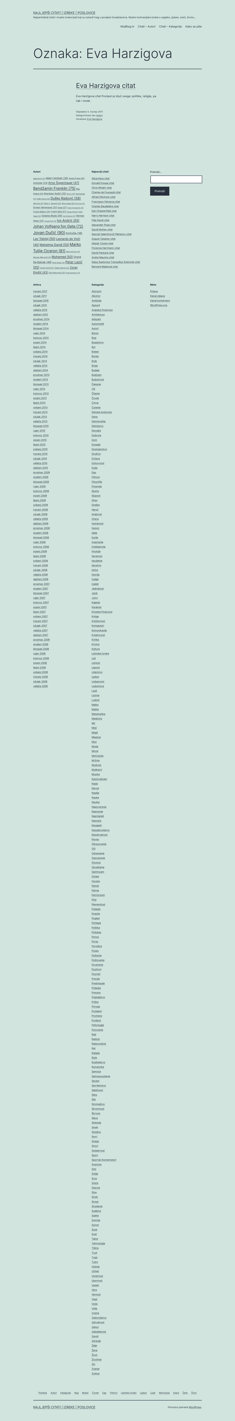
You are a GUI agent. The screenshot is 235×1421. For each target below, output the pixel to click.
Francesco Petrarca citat (106, 201)
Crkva (95, 402)
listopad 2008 (41, 537)
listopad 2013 (41, 384)
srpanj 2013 (40, 398)
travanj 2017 (40, 291)
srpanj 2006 (40, 662)
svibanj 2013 (40, 407)
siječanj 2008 (40, 579)
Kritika (95, 639)
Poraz (95, 941)
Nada (95, 783)
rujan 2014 (39, 333)
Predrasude (98, 983)
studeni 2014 (40, 323)
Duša (94, 467)
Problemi (97, 1011)
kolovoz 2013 (41, 393)
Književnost (98, 621)
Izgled (95, 584)
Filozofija (97, 481)
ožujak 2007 (40, 625)
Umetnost (97, 1276)
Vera (94, 1289)
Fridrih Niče (58, 211)
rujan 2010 (39, 430)
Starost (96, 1187)
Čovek (95, 398)
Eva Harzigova (94, 119)
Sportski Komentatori (104, 1159)
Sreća (95, 1183)
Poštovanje (98, 960)
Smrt (94, 1136)
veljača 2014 (40, 365)
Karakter (97, 607)
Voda (95, 1303)
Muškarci (97, 769)
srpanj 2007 (40, 607)
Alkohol (96, 296)
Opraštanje (98, 867)
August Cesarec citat (104, 238)
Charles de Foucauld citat (106, 192)
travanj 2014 (40, 356)
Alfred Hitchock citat (103, 196)
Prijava (154, 291)
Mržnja (96, 760)
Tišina (95, 1248)
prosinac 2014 (41, 319)
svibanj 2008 (40, 560)
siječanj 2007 (40, 635)
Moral (95, 751)
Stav (94, 1192)
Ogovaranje (98, 858)
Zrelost (96, 1373)
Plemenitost (98, 904)
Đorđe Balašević (73, 273)
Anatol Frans (76, 178)
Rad (94, 1034)
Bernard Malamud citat (105, 266)
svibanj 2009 (40, 504)
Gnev (95, 500)
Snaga (95, 1141)
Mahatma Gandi (54, 244)
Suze (94, 1229)
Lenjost (96, 662)
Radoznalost (99, 1043)
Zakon (95, 1327)
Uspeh (95, 1285)
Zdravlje (96, 1340)
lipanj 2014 (39, 347)
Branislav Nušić (55, 193)
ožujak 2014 (40, 361)
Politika (96, 927)
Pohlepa (96, 922)
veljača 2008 (40, 574)
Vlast (94, 1299)
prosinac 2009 (41, 472)
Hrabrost (97, 514)
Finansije (97, 486)
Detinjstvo (97, 426)
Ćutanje (96, 407)
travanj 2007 (40, 621)
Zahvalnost (98, 1322)
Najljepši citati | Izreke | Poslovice (64, 13)
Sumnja (96, 1220)
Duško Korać (43, 199)
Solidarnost (98, 1150)
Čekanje (96, 384)
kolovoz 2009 (41, 491)
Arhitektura (98, 314)
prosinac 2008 (41, 528)
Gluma (95, 491)
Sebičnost (97, 1090)
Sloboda (96, 1122)
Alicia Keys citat (101, 178)
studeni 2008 (40, 532)
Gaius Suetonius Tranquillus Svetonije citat (116, 262)
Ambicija (96, 300)
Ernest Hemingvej (45, 207)
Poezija (96, 913)
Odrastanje (98, 853)
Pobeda (96, 909)
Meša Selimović (73, 252)
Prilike (95, 1002)
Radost (96, 1039)
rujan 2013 (39, 388)
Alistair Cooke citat (102, 243)
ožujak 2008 (40, 570)
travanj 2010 (40, 453)
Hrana (95, 518)
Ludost (96, 700)
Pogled (96, 918)
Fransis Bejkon (41, 212)
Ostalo (95, 876)
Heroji (95, 509)
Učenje (96, 1266)
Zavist (95, 1336)
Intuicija (96, 551)
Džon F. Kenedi (52, 203)
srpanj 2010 (40, 440)
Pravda (96, 978)
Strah (95, 1196)
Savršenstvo (99, 1085)
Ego (94, 472)
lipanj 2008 (39, 556)
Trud (94, 1252)
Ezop (62, 207)
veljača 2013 (40, 421)
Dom (94, 440)
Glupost (96, 495)
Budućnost (98, 379)
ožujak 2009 (40, 514)
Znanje (95, 1368)
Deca (95, 416)
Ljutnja (95, 695)
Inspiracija (97, 542)
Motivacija (97, 755)
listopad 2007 (41, 593)
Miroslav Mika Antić (42, 257)
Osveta (96, 881)
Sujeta (95, 1215)
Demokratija (99, 421)
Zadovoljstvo (99, 1317)
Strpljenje (97, 1206)
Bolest (95, 351)
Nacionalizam (99, 779)
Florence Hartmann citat (106, 248)
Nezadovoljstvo (101, 830)
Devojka (96, 430)
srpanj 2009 (40, 495)
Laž (94, 658)
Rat (94, 1048)
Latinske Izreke (100, 653)
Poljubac (96, 932)
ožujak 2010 (40, 458)
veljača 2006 (40, 686)
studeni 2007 (40, 588)
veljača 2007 (40, 630)
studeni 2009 (40, 477)
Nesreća (96, 820)
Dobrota (96, 435)
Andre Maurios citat (103, 257)
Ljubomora (98, 686)
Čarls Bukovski (57, 273)
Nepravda (97, 811)
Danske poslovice (102, 412)
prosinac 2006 (41, 639)
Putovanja (97, 1029)
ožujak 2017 (40, 296)
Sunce (95, 1224)
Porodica (97, 946)
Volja (94, 1308)
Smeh (95, 1127)
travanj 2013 (40, 412)
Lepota (96, 667)
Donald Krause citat (103, 183)
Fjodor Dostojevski (75, 208)
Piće (94, 899)
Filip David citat (100, 220)
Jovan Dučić (49, 232)
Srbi (94, 1169)
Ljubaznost (98, 681)
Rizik (94, 1057)
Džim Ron (38, 203)
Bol (93, 347)
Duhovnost (98, 463)
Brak (94, 361)
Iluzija (95, 537)
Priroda (96, 1006)
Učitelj (95, 1271)
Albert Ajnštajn (57, 178)
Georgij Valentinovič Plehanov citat (112, 234)
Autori (99, 115)
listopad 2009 (41, 481)
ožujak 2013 (40, 416)
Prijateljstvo (98, 997)
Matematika (98, 714)
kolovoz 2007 (41, 602)
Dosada (96, 444)
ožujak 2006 (40, 681)
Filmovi (96, 477)
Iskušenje (97, 560)
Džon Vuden (68, 203)
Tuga (94, 1257)
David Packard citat (103, 252)
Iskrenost (97, 556)
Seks (94, 1094)
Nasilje (95, 792)
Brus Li (71, 194)
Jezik (95, 593)
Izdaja (95, 579)
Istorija (95, 574)
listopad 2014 (41, 328)
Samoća (96, 1071)
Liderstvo (97, 672)
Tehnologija (98, 1243)
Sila (94, 1099)
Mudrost (96, 765)
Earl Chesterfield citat (104, 210)
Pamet (95, 885)
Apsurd (96, 305)
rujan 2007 (39, 597)
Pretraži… (155, 171)
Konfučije (74, 233)
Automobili (98, 323)
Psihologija (98, 1025)
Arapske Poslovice (102, 310)
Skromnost (98, 1108)
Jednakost (98, 588)
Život (95, 1354)
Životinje (96, 1359)
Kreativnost (98, 635)
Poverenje (97, 964)
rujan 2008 (39, 542)
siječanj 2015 (40, 314)
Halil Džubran (69, 216)
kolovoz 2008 (41, 546)
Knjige (95, 616)
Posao (95, 950)
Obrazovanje (99, 844)
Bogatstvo (98, 342)
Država (96, 458)
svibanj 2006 (40, 672)
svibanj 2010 (40, 449)
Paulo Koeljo (58, 263)
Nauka (95, 797)
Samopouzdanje (101, 1076)
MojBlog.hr (127, 26)
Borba (95, 356)
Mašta (95, 709)
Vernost (96, 1294)
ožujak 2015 (40, 305)
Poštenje (97, 955)
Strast (95, 1201)
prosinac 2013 (41, 374)
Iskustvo (96, 565)
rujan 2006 (39, 653)
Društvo (96, 453)
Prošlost (96, 1020)
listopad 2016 (41, 300)
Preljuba (96, 988)
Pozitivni (96, 969)
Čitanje (96, 393)
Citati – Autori (146, 26)
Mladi (95, 732)
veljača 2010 (40, 463)
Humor (95, 528)
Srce (94, 1178)
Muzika (96, 774)
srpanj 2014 (40, 342)
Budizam (97, 374)
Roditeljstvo (98, 1062)
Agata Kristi (39, 178)
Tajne (95, 1238)
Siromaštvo (98, 1104)
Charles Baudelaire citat (105, 206)
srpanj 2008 (40, 551)
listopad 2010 (41, 426)
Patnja (95, 890)
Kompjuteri (98, 625)
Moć (94, 741)
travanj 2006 (40, 676)
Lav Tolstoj (44, 238)
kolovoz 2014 (41, 337)
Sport (95, 1155)
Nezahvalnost (100, 834)
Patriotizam (98, 895)
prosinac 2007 (41, 584)
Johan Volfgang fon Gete (58, 226)
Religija (96, 1053)
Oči (93, 848)
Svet (94, 1234)
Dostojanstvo (99, 449)
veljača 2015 (40, 310)
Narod (95, 788)
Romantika (98, 1066)
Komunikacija (99, 630)
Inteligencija (98, 546)
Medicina (97, 718)
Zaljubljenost (99, 1331)
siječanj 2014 (40, 370)
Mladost (96, 737)
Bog (94, 337)
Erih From (80, 203)
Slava (95, 1118)
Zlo (93, 1364)
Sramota (96, 1164)
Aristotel (40, 182)
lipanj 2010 (39, 444)
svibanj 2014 (40, 351)
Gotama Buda (52, 215)
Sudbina (96, 1210)
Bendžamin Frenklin (54, 188)
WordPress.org (158, 305)
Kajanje (96, 602)
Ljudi (94, 690)
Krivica (95, 644)
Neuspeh (97, 825)
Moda (95, 746)
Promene (97, 1015)
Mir (93, 723)
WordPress (195, 1407)
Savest (95, 1080)
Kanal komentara (160, 300)
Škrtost (96, 1113)
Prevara (96, 992)
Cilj (93, 388)
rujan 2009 (39, 486)
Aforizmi (96, 291)
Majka (95, 704)
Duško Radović (66, 198)
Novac (95, 839)
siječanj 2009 (40, 523)
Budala (95, 370)
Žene (94, 1350)
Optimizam (98, 871)
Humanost (97, 523)
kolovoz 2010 (41, 435)
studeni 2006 (40, 644)
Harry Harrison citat (103, 215)
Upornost (97, 1280)
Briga (95, 365)
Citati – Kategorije (170, 26)
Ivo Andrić (68, 220)
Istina (95, 570)
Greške (96, 504)
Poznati (96, 974)
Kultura (96, 648)
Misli (94, 727)
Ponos (95, 936)
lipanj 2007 (39, 611)
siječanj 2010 (40, 467)
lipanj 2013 (39, 402)
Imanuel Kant (50, 221)
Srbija (95, 1173)
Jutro (95, 597)
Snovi (95, 1145)
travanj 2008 (40, 565)
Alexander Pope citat (104, 224)
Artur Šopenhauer (63, 182)
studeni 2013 (40, 379)
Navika (96, 802)
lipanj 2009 (39, 500)
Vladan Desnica (61, 268)
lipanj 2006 (39, 667)
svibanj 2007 (40, 616)
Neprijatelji (98, 816)
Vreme (95, 1313)
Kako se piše (193, 26)
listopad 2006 (41, 648)
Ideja (94, 532)
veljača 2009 (40, 518)
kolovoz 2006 (41, 658)
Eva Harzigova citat (105, 86)
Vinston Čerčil (47, 268)
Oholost (96, 862)
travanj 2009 (40, 509)
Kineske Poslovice (102, 611)
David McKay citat (102, 229)
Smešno (96, 1132)
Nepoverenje (99, 806)
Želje (94, 1345)
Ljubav (95, 676)
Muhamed (62, 257)
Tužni (95, 1262)
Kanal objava (157, 296)
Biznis (95, 333)
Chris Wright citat (102, 187)
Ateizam (96, 319)
